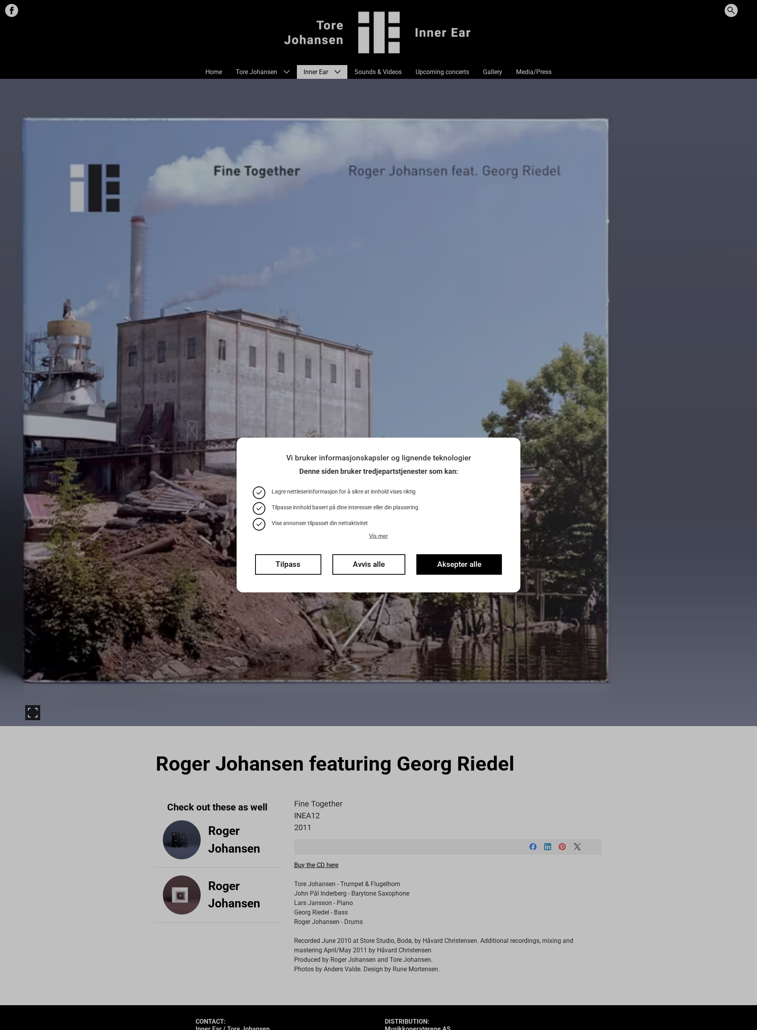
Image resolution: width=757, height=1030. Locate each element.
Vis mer (378, 536)
